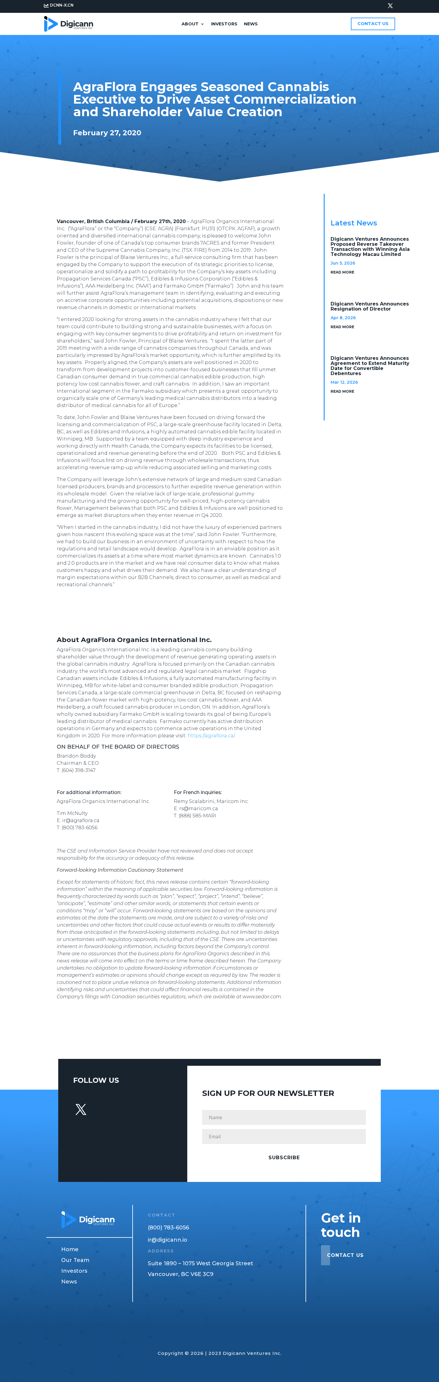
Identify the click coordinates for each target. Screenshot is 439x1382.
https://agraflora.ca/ (211, 735)
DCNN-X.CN (61, 5)
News (251, 24)
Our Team (75, 1260)
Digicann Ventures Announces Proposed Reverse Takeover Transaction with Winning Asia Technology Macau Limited (370, 246)
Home (70, 1249)
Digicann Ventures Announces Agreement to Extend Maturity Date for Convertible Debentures (370, 365)
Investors (224, 24)
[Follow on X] (390, 5)
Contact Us (373, 23)
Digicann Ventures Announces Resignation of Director (370, 306)
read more (342, 272)
